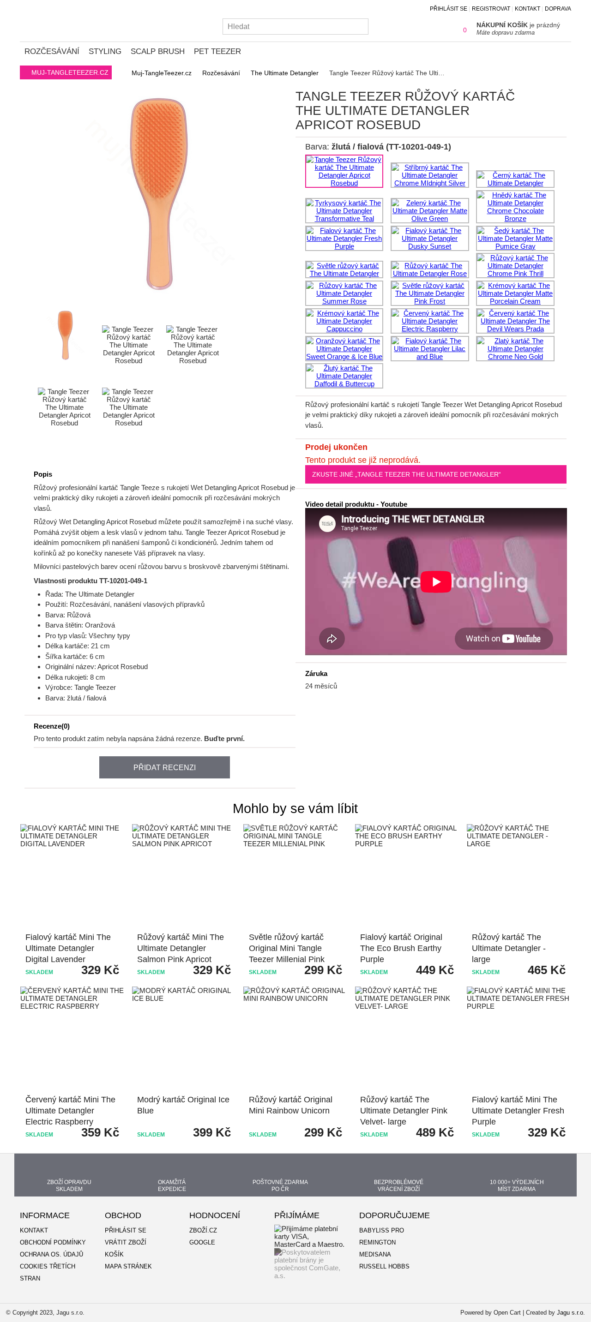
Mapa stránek (128, 1266)
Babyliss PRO (381, 1230)
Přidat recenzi (164, 768)
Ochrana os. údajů (51, 1254)
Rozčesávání (51, 51)
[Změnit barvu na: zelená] (430, 210)
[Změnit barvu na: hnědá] (515, 206)
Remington (377, 1242)
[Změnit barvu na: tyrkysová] (344, 210)
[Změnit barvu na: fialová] (344, 238)
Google (202, 1242)
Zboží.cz (203, 1230)
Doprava (558, 9)
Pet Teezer (217, 51)
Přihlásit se (448, 9)
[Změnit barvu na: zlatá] (515, 348)
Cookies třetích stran (47, 1272)
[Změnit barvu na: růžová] (344, 269)
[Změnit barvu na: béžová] (515, 293)
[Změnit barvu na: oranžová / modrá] (344, 348)
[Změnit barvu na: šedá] (515, 238)
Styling (105, 51)
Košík (114, 1254)
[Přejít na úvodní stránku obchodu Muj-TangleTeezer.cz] (64, 20)
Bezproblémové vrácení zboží (398, 1185)
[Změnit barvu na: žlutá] (344, 376)
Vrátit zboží (125, 1242)
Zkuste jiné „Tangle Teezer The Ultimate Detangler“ (406, 474)
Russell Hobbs (384, 1266)
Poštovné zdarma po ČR (280, 1185)
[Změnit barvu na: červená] (430, 321)
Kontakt (527, 9)
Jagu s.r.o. (571, 1312)
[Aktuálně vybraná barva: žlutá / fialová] (344, 171)
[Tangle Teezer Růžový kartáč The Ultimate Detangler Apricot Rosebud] (35, 294)
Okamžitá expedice (172, 1185)
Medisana (375, 1254)
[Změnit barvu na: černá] (515, 179)
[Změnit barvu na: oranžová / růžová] (430, 348)
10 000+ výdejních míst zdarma (517, 1185)
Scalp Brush (158, 51)
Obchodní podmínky (53, 1242)
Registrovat (491, 9)
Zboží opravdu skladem (69, 1185)
